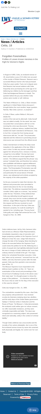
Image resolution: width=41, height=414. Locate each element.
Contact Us (12, 391)
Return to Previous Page (20, 384)
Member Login (34, 11)
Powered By (15, 397)
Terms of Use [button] (19, 394)
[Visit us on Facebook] (2, 2)
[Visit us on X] (5, 2)
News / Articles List (12, 39)
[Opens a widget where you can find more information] (33, 410)
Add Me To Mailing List (10, 7)
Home (3, 39)
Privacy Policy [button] (32, 394)
